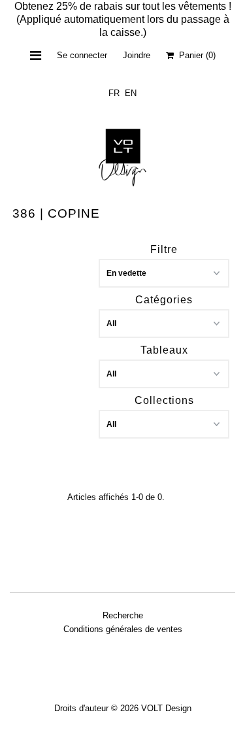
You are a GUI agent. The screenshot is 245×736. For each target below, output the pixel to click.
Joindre (136, 55)
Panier (195, 55)
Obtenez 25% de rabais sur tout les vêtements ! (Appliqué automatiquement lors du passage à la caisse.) (122, 19)
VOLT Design (166, 708)
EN (131, 93)
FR (114, 93)
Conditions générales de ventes (122, 629)
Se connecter (82, 55)
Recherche (123, 615)
